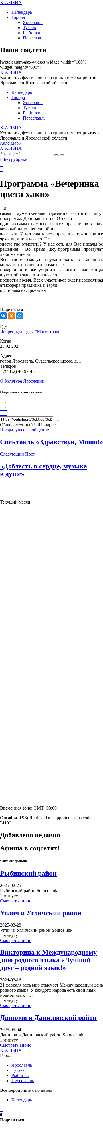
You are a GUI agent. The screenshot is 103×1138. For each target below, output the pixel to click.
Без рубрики (16, 159)
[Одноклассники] (11, 315)
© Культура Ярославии (22, 381)
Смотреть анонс (15, 900)
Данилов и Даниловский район (48, 1017)
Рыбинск (31, 32)
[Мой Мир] (19, 315)
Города (18, 17)
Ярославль (33, 22)
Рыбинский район (28, 873)
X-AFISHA (11, 2)
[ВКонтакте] (3, 315)
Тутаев (29, 27)
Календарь (21, 12)
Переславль (34, 37)
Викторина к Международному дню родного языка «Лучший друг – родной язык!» (48, 960)
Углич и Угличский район (40, 913)
